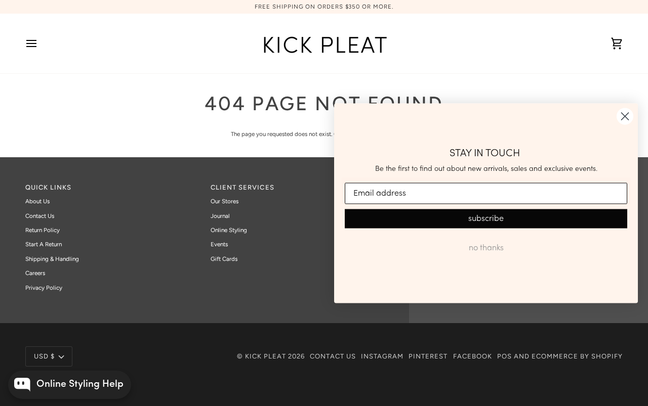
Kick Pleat (265, 356)
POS (504, 356)
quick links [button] (48, 187)
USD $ (44, 356)
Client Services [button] (242, 187)
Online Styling (229, 230)
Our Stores (224, 201)
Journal (220, 215)
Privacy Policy (43, 287)
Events (219, 244)
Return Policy (42, 230)
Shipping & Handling (52, 258)
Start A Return (43, 244)
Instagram (382, 356)
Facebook (472, 356)
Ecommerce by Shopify (577, 356)
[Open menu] (40, 43)
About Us (37, 201)
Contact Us (39, 215)
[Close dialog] (625, 116)
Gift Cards (224, 258)
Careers (35, 273)
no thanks (486, 248)
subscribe (486, 219)
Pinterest (428, 356)
